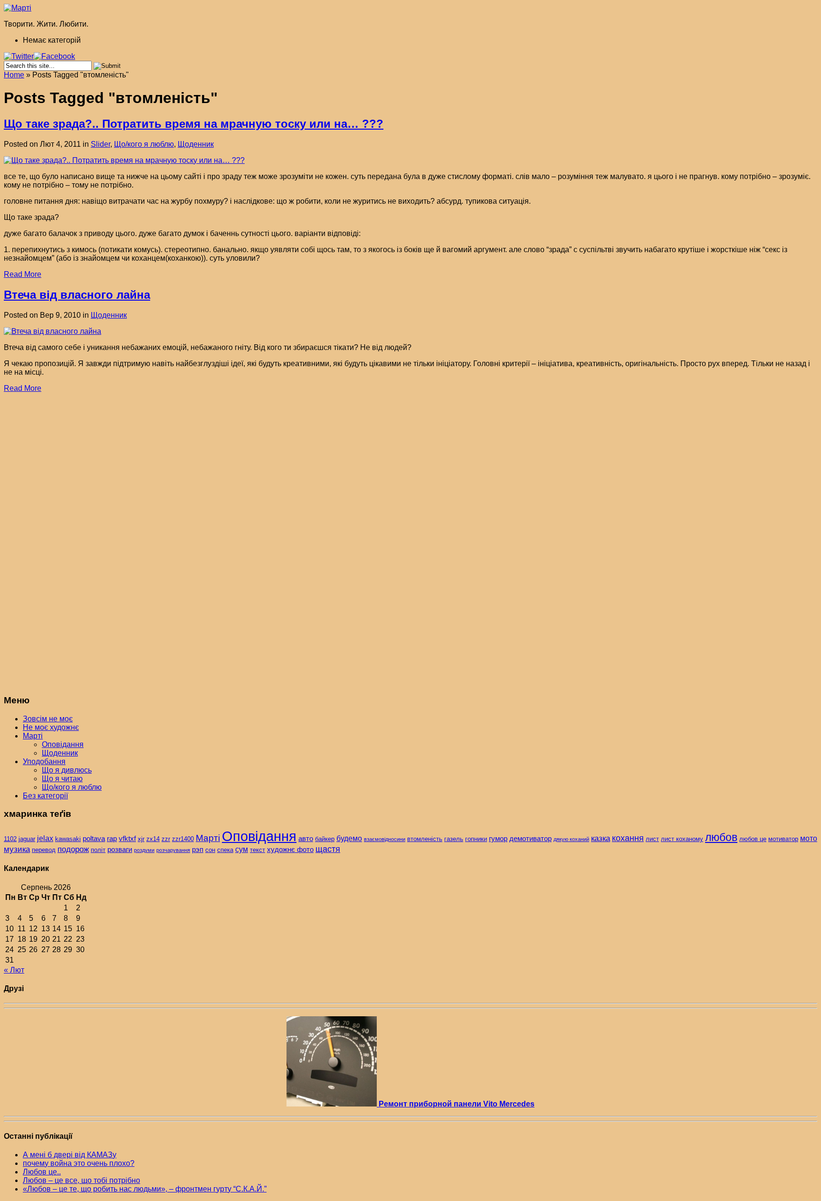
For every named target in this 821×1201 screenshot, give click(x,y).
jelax (45, 838)
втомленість (424, 838)
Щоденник (196, 144)
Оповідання (63, 744)
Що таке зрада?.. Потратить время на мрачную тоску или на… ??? (193, 123)
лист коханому (682, 838)
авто (305, 838)
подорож (73, 849)
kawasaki (68, 838)
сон (210, 849)
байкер (324, 838)
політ (98, 849)
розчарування (173, 850)
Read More (22, 274)
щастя (327, 849)
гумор (498, 838)
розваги (119, 849)
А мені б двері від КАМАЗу (69, 1155)
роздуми (144, 850)
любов (721, 837)
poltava (94, 838)
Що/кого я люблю (144, 144)
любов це (752, 838)
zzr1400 (183, 838)
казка (600, 838)
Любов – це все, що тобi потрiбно (81, 1180)
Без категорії (45, 796)
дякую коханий (571, 839)
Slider (100, 144)
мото (808, 838)
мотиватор (783, 838)
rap (112, 838)
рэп (197, 849)
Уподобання (44, 761)
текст (257, 849)
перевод (44, 849)
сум (241, 849)
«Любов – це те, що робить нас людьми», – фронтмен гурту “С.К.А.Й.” (145, 1189)
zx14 (153, 838)
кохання (628, 838)
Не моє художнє (51, 727)
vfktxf (127, 838)
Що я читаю (62, 779)
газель (453, 838)
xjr (141, 838)
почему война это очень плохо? (78, 1163)
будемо (349, 838)
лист (652, 838)
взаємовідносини (384, 839)
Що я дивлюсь (67, 770)
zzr (166, 838)
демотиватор (530, 838)
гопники (476, 838)
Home (14, 75)
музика (17, 849)
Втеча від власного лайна (77, 294)
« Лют (14, 970)
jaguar (27, 838)
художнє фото (290, 849)
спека (225, 849)
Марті (33, 736)
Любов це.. (42, 1172)
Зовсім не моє (48, 719)
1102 (10, 838)
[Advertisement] (75, 543)
